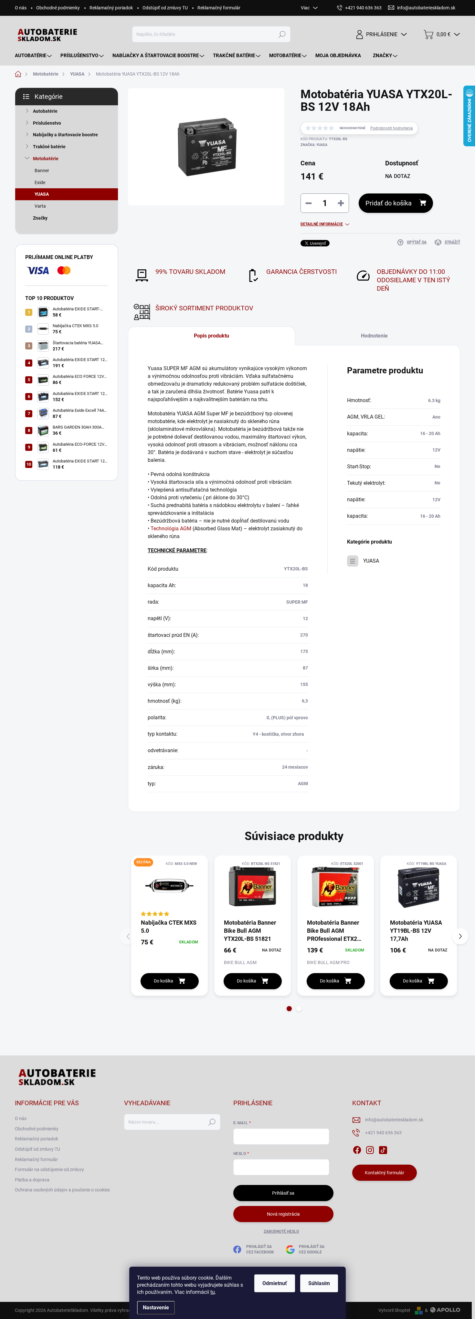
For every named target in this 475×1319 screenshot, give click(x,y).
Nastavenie (156, 1307)
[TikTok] (383, 1149)
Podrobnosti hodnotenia (391, 128)
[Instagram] (370, 1149)
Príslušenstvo (47, 123)
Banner (42, 170)
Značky (40, 218)
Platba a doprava (32, 1179)
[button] (289, 1008)
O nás (20, 7)
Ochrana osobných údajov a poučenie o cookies (62, 1189)
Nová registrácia (283, 1214)
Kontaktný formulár (384, 1172)
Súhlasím (319, 1283)
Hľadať (282, 34)
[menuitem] (34, 55)
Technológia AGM (171, 528)
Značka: (314, 145)
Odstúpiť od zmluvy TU (165, 7)
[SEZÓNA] (169, 886)
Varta (40, 206)
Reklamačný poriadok (111, 7)
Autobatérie (45, 111)
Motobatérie (45, 158)
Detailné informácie (322, 224)
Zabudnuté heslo (281, 1231)
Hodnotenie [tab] (374, 336)
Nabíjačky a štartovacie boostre (65, 134)
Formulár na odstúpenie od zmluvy (49, 1169)
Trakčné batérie (49, 146)
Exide (40, 182)
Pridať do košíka (388, 203)
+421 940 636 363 (383, 1132)
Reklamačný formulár (218, 7)
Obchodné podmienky (58, 7)
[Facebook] (357, 1149)
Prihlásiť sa (283, 1193)
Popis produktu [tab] (211, 336)
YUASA (42, 194)
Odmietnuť (274, 1283)
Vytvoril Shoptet (394, 1310)
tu (212, 1292)
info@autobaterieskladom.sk (394, 1119)
